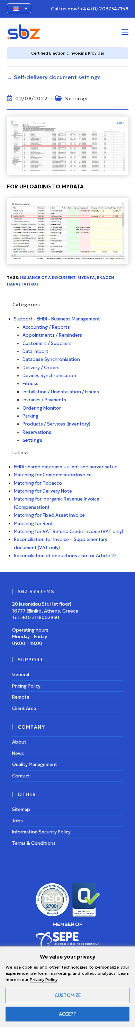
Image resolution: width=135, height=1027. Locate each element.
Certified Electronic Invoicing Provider (67, 53)
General (20, 675)
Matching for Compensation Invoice (53, 475)
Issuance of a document (47, 277)
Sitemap (21, 809)
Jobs (17, 821)
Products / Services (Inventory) (56, 424)
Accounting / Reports (46, 327)
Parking (30, 416)
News (18, 753)
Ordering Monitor (41, 408)
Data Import (35, 351)
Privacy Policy (43, 979)
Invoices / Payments (44, 400)
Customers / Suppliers (47, 343)
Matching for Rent (33, 523)
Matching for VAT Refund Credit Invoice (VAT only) (68, 531)
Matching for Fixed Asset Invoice (49, 515)
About (19, 742)
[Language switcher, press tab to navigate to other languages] (19, 8)
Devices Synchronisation (49, 376)
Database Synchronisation (51, 359)
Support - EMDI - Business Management (57, 319)
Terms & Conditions (34, 843)
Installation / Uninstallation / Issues (60, 392)
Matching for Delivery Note (43, 491)
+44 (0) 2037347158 (104, 9)
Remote (20, 697)
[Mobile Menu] (125, 31)
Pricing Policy (26, 686)
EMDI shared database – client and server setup (66, 467)
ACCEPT (67, 1014)
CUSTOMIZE (68, 995)
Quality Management (34, 764)
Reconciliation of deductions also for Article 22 (65, 556)
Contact (21, 776)
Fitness (30, 383)
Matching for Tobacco (38, 483)
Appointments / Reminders (52, 335)
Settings (76, 98)
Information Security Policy (41, 832)
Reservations (36, 432)
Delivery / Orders (41, 368)
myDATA (86, 277)
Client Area (24, 708)
